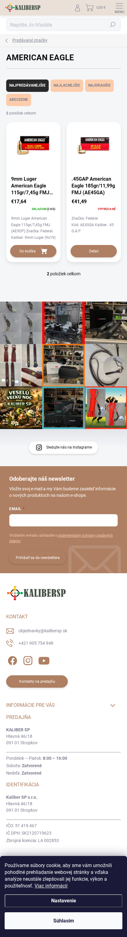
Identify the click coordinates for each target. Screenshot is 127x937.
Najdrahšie (99, 85)
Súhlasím (63, 921)
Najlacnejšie (67, 85)
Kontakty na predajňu (37, 681)
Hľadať (113, 25)
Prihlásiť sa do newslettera (38, 558)
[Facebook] (11, 659)
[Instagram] (27, 659)
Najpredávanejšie (27, 85)
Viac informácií (51, 886)
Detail (94, 251)
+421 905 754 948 (35, 643)
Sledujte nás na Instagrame (69, 447)
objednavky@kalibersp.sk (42, 630)
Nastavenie (63, 901)
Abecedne (18, 99)
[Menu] (119, 7)
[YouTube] (44, 659)
